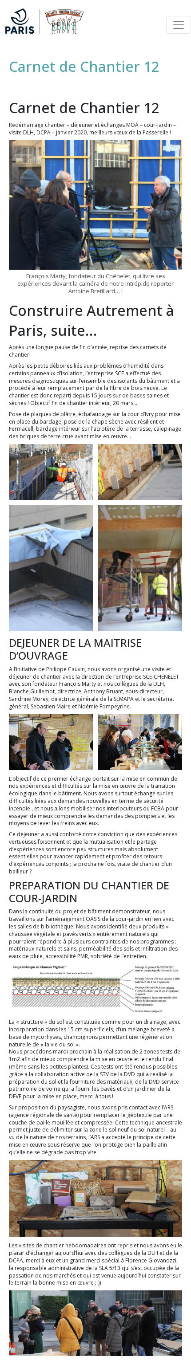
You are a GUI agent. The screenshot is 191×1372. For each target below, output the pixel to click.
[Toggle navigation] (178, 25)
